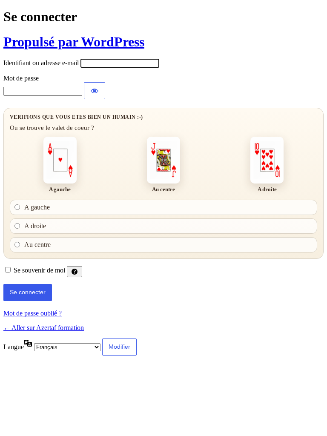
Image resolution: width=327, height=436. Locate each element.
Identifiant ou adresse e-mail (41, 62)
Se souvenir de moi (39, 270)
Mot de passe (21, 78)
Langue (13, 346)
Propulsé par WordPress (73, 41)
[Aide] (74, 271)
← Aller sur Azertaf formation (43, 327)
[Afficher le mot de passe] (94, 90)
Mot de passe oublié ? (32, 313)
